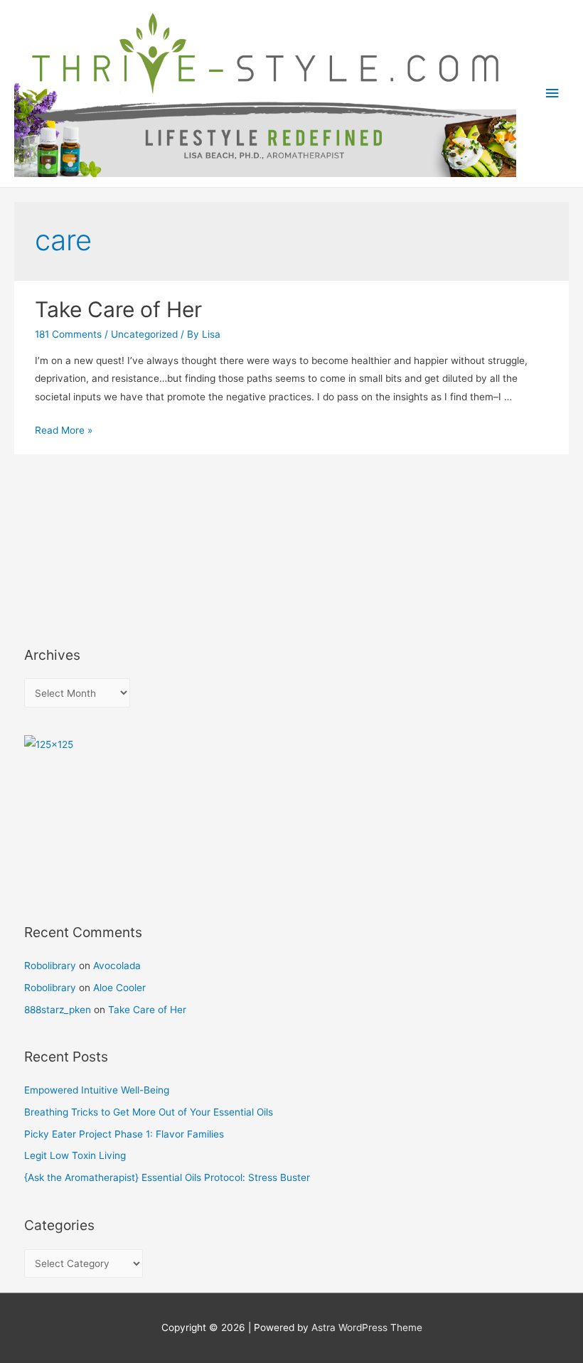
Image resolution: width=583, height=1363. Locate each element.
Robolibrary (50, 965)
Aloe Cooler (119, 987)
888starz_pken (57, 1009)
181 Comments (68, 334)
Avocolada (117, 965)
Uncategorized (144, 334)
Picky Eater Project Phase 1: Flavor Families (124, 1134)
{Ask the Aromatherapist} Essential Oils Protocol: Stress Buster (167, 1177)
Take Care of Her (118, 309)
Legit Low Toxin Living (75, 1155)
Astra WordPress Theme (366, 1327)
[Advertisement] (88, 557)
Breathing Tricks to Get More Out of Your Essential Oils (148, 1112)
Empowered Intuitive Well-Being (96, 1090)
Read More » (63, 430)
